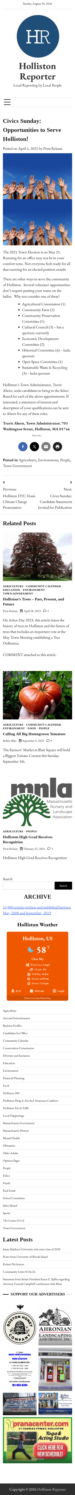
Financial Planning (13, 1078)
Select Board (10, 1206)
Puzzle (6, 1183)
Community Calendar (43, 586)
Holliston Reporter (37, 71)
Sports (6, 1213)
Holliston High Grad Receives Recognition (27, 840)
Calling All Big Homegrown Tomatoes (34, 734)
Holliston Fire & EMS (15, 1108)
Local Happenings (13, 1116)
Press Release (52, 148)
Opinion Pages (11, 1161)
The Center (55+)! (13, 1221)
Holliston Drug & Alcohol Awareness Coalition (30, 1101)
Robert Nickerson (13, 1264)
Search (7, 878)
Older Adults (10, 1153)
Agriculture (27, 459)
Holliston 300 (11, 1093)
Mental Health (11, 1138)
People (65, 459)
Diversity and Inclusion (16, 1056)
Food (32, 728)
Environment (48, 459)
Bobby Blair (10, 741)
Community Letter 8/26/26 (19, 1272)
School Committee (14, 1198)
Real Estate (9, 1191)
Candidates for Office (15, 1033)
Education (11, 590)
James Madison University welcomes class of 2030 (31, 1249)
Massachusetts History (16, 1131)
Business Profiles (12, 1026)
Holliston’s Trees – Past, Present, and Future (33, 602)
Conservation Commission (18, 1048)
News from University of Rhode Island (25, 1257)
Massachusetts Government (19, 1123)
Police (6, 1176)
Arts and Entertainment (16, 1018)
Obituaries (9, 1146)
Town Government (17, 465)
